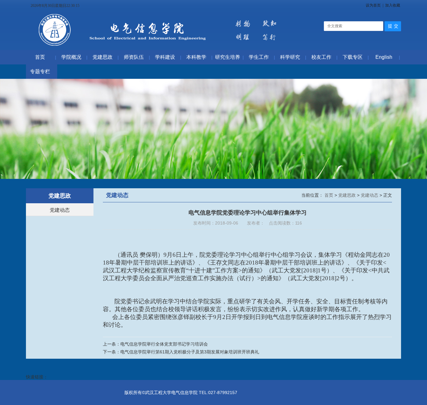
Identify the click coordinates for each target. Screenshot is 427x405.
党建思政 (347, 195)
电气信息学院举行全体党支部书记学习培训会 (164, 344)
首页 (329, 195)
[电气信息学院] (160, 46)
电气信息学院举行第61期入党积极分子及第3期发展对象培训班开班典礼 (189, 351)
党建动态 (60, 210)
